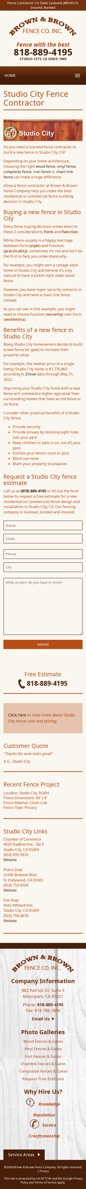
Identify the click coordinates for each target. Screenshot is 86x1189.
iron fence (42, 171)
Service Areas (21, 1154)
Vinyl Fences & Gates (43, 1048)
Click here (17, 715)
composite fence (17, 171)
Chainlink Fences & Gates (43, 1063)
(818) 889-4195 (33, 491)
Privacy (44, 1171)
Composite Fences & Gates (43, 1071)
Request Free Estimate (43, 1078)
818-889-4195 (43, 52)
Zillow (30, 374)
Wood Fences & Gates (43, 1041)
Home (10, 75)
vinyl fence (66, 166)
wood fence (45, 166)
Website (10, 860)
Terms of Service (46, 1182)
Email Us (41, 1018)
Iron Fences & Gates (43, 1056)
